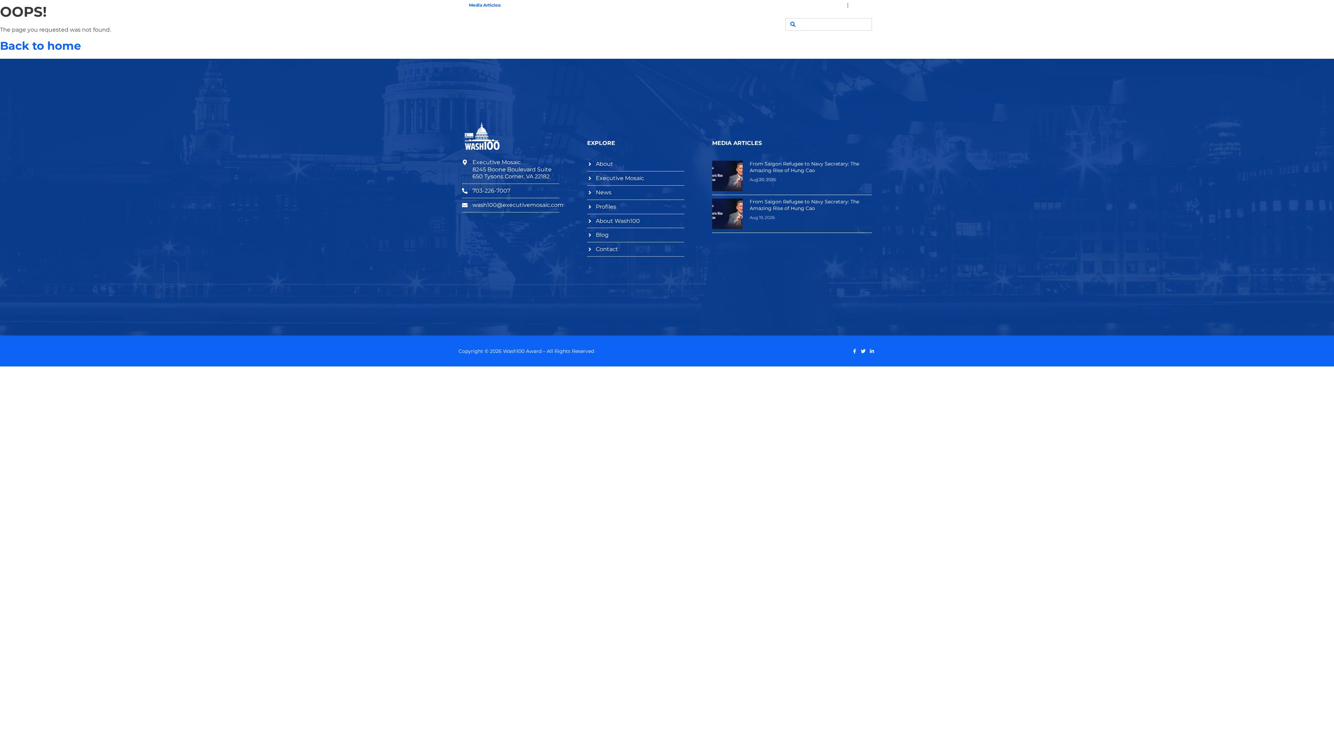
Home (572, 24)
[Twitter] (863, 351)
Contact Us (751, 24)
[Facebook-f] (854, 351)
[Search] (793, 24)
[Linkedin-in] (871, 351)
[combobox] (828, 24)
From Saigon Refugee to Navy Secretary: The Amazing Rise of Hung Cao (579, 5)
